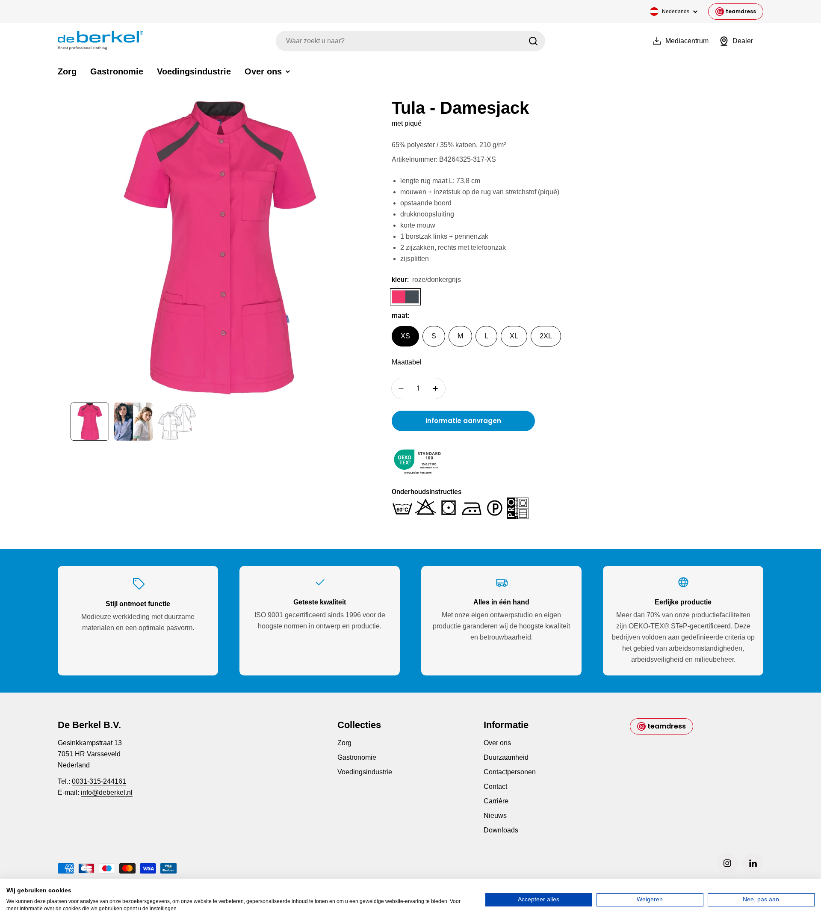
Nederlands (675, 12)
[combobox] (410, 41)
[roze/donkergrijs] (405, 297)
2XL (546, 336)
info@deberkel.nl (107, 792)
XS (405, 336)
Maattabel (407, 362)
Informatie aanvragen (463, 420)
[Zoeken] (533, 41)
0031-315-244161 (99, 781)
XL (514, 336)
